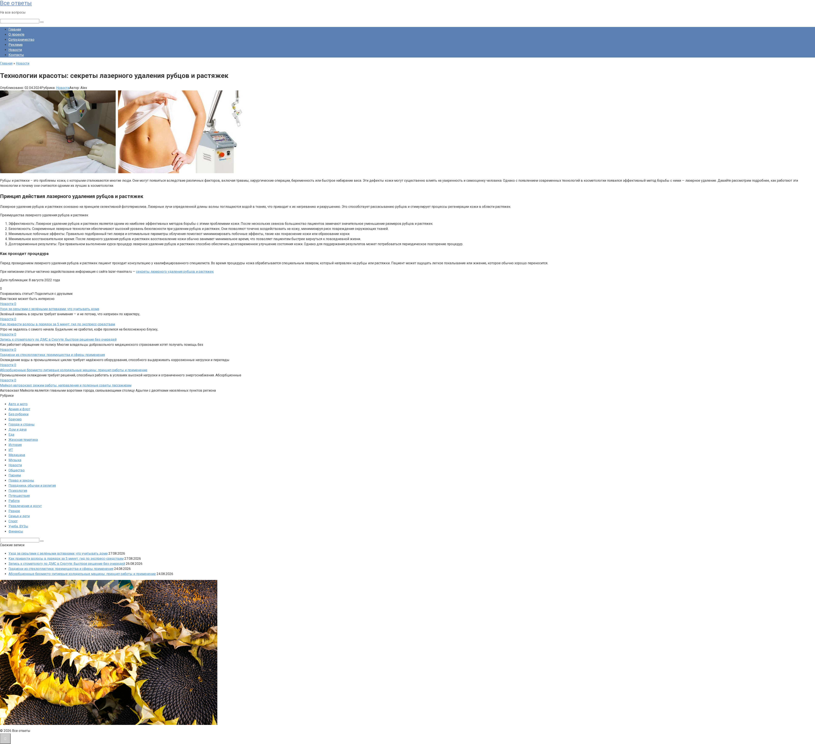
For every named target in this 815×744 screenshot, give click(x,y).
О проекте (16, 34)
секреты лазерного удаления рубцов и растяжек (175, 272)
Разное (14, 511)
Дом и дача (17, 430)
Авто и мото (18, 404)
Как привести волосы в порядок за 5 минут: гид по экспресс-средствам (57, 324)
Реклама (15, 45)
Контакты (16, 55)
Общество (16, 470)
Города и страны (21, 424)
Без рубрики (18, 414)
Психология (17, 491)
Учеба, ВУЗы (18, 526)
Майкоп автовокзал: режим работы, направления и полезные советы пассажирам (65, 385)
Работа (14, 501)
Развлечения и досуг (25, 506)
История (15, 445)
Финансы (15, 531)
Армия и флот (19, 409)
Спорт (13, 521)
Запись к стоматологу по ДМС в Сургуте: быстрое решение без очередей (58, 340)
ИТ (10, 450)
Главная (14, 29)
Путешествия (19, 496)
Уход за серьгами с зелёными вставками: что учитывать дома (49, 309)
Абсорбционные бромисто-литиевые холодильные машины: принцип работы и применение (73, 370)
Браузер (15, 419)
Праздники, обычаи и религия (32, 486)
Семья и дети (19, 516)
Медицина (16, 455)
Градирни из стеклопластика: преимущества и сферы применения (52, 355)
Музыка (14, 460)
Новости (15, 50)
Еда (11, 435)
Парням (14, 475)
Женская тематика (23, 440)
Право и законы (21, 480)
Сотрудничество (21, 40)
